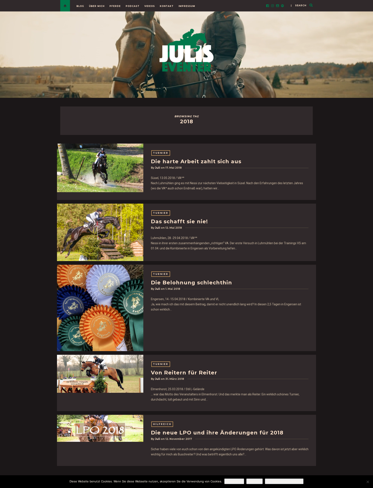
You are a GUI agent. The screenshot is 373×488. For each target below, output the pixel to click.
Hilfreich (162, 424)
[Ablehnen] (367, 482)
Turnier (160, 153)
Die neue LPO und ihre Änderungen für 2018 (217, 432)
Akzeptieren (234, 481)
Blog (80, 6)
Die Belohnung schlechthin (191, 282)
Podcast (132, 6)
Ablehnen (254, 481)
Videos (149, 6)
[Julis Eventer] (186, 49)
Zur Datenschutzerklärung (284, 481)
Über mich (96, 6)
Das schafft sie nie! (179, 221)
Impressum (187, 6)
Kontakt (167, 6)
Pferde (115, 6)
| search (298, 5)
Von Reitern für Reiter (184, 372)
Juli (157, 167)
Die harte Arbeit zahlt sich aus (196, 161)
